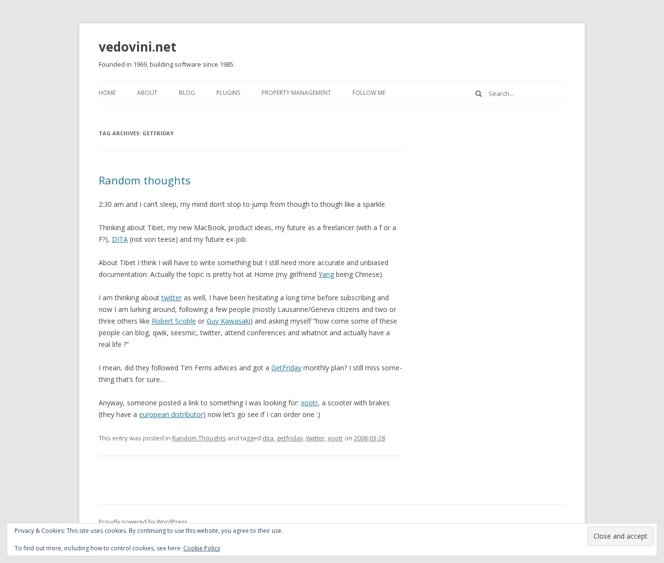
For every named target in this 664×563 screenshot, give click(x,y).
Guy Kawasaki (228, 321)
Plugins (228, 93)
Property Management (296, 93)
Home (107, 93)
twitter (171, 297)
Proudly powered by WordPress (143, 522)
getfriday (290, 438)
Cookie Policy (201, 548)
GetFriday (286, 367)
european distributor (171, 414)
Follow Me (368, 93)
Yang (326, 274)
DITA (120, 239)
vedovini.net (137, 46)
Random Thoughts (199, 438)
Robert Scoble (174, 321)
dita (268, 438)
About (147, 93)
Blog (187, 93)
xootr (309, 402)
